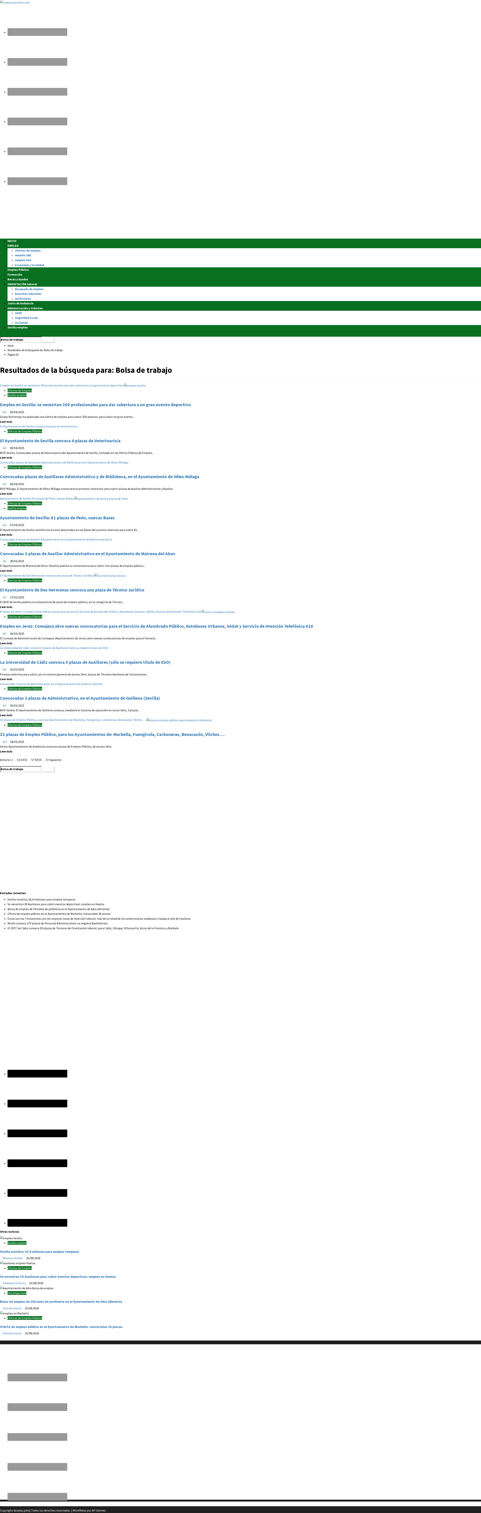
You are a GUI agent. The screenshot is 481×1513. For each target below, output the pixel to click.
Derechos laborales (28, 294)
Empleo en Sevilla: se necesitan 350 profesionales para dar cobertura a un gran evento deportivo (62, 385)
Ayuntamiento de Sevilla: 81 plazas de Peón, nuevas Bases (37, 498)
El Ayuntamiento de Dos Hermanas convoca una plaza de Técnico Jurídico (47, 575)
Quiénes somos (10, 1338)
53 (18, 760)
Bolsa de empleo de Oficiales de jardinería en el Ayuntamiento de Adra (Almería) (58, 909)
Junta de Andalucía (20, 303)
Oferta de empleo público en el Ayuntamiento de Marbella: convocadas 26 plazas (59, 914)
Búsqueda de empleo (29, 289)
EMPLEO (13, 245)
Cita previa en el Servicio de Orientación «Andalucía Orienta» (38, 1504)
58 (36, 760)
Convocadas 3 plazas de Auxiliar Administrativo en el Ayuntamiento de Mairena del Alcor (56, 539)
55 (25, 760)
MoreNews (79, 1510)
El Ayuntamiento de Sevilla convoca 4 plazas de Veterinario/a (39, 426)
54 (22, 760)
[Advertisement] (112, 212)
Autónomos (23, 298)
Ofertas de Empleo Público (25, 431)
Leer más (6, 421)
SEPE (18, 313)
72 (47, 760)
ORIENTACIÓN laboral (22, 284)
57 (32, 760)
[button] (1, 334)
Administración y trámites (25, 308)
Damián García (12, 1308)
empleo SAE (23, 255)
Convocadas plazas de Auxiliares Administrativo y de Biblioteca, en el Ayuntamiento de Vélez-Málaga (64, 462)
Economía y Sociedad (29, 265)
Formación (15, 274)
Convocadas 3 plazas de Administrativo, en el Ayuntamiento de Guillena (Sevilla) (51, 684)
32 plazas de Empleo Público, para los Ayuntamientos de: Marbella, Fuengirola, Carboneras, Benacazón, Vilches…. (73, 720)
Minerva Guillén (13, 1258)
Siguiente (55, 760)
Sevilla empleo (18, 327)
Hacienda (21, 322)
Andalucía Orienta (14, 1283)
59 (40, 760)
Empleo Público (18, 269)
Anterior (5, 760)
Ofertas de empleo (28, 250)
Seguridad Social (26, 318)
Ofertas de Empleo (20, 390)
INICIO (12, 241)
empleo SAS (23, 260)
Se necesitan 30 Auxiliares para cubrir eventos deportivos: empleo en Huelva (56, 904)
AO (5, 412)
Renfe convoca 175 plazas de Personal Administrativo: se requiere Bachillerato (58, 923)
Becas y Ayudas (18, 279)
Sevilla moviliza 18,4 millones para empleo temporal (41, 899)
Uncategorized (17, 1293)
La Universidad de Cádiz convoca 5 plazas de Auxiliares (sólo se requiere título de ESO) (54, 648)
